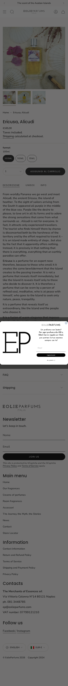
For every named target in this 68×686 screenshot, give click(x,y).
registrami (51, 355)
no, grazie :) (51, 360)
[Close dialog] (66, 323)
